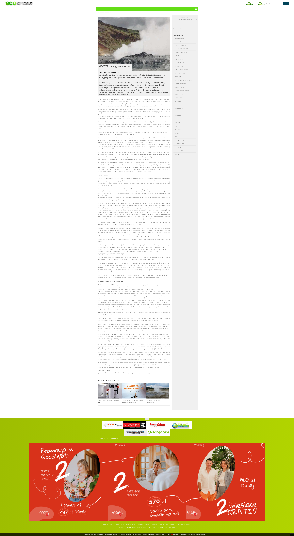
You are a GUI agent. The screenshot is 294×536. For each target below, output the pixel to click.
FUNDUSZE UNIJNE (180, 143)
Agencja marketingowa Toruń (167, 527)
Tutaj (171, 534)
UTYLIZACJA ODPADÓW (181, 52)
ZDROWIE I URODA (180, 66)
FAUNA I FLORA (179, 150)
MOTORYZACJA (179, 94)
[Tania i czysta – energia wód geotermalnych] (157, 391)
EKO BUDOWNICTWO (181, 84)
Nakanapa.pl (161, 524)
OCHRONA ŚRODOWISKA (181, 45)
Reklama (117, 438)
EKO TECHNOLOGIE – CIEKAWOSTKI (184, 80)
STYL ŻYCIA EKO (179, 59)
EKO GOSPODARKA (116, 9)
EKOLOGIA (178, 41)
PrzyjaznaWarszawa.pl (119, 524)
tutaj (133, 534)
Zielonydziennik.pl (107, 524)
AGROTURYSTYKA (180, 87)
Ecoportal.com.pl (130, 524)
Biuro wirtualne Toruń (153, 527)
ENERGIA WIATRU (180, 112)
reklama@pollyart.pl (109, 438)
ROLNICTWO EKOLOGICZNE (182, 91)
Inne (161, 9)
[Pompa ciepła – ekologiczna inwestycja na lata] (110, 391)
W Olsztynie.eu (179, 524)
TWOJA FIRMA (179, 147)
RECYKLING (178, 55)
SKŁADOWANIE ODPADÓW (182, 48)
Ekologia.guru (140, 524)
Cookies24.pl (122, 527)
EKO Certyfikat (145, 9)
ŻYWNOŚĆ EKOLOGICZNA (182, 70)
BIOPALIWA (178, 122)
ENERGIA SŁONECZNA (181, 108)
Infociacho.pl (187, 524)
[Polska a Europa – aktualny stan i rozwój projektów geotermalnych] (134, 391)
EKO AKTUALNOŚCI (103, 9)
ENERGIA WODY (179, 115)
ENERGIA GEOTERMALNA (104, 13)
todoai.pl (144, 527)
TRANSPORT (179, 98)
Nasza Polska (153, 524)
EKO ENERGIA (127, 9)
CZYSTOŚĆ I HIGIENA (180, 73)
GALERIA (136, 9)
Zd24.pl (147, 524)
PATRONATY (155, 9)
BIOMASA (178, 119)
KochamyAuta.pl (170, 524)
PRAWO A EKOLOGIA (180, 140)
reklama (168, 9)
